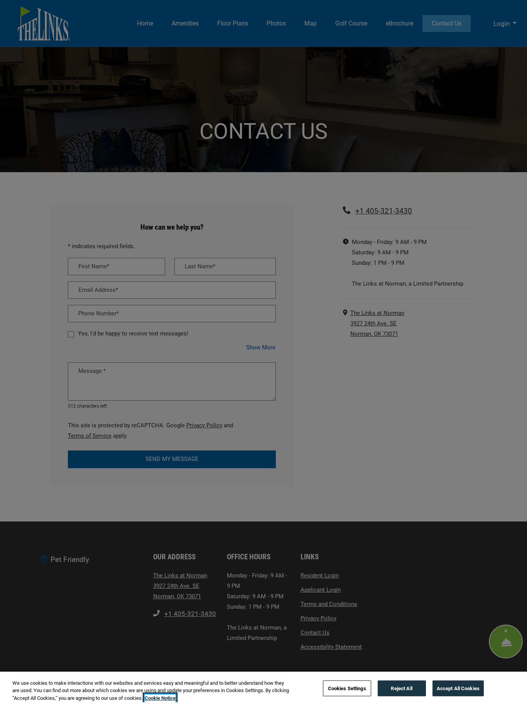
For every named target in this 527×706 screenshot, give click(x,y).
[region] (263, 689)
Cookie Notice (160, 698)
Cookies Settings (347, 688)
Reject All (401, 688)
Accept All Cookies (458, 688)
